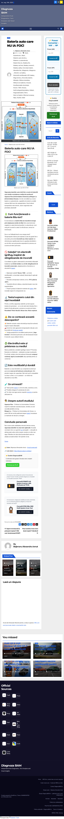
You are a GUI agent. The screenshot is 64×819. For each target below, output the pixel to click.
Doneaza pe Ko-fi (12, 465)
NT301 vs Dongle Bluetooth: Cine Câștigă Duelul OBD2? (16, 664)
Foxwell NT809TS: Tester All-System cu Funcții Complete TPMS (53, 264)
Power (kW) (50, 49)
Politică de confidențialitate (56, 802)
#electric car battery (20, 73)
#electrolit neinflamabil (20, 75)
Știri (9, 37)
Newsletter (53, 798)
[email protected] (32, 447)
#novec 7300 (17, 87)
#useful (19, 97)
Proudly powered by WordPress (9, 795)
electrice (29, 392)
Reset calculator (53, 85)
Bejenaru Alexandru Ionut (22, 51)
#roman (24, 87)
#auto (26, 53)
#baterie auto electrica (19, 58)
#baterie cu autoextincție (20, 60)
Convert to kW (53, 77)
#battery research (29, 65)
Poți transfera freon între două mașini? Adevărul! (30, 530)
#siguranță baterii (18, 92)
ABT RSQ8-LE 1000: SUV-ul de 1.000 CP (52, 154)
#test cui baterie (18, 95)
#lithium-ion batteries (19, 82)
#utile (23, 97)
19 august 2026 (40, 671)
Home (6, 144)
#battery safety (17, 68)
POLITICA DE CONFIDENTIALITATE (54, 805)
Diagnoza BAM (11, 765)
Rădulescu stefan (52, 318)
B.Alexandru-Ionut (7, 797)
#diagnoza (32, 70)
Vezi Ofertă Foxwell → (25, 489)
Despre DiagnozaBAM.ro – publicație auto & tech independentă (51, 794)
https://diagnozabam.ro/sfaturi (22, 451)
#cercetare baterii (28, 68)
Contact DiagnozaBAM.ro (56, 786)
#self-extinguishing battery (21, 90)
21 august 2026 (40, 653)
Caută (49, 193)
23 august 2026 (10, 653)
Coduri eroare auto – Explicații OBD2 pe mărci (51, 783)
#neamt (28, 82)
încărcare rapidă (17, 330)
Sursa (6, 441)
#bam (23, 55)
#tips (14, 97)
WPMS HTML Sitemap (57, 813)
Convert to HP (53, 58)
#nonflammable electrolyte (21, 85)
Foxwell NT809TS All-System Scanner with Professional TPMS (24, 483)
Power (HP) (50, 68)
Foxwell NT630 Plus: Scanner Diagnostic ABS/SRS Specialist (52, 282)
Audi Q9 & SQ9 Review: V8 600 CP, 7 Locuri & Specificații (15, 646)
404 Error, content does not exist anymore (52, 779)
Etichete (48, 798)
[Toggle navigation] (31, 28)
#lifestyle (16, 80)
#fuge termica (17, 78)
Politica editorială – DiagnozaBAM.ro (43, 809)
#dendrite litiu (17, 70)
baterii (13, 268)
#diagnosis (25, 70)
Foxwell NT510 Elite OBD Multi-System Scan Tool (25, 507)
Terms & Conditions (58, 809)
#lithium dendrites (24, 80)
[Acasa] (2, 28)
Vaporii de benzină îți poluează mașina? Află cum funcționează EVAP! (12, 531)
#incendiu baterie (27, 78)
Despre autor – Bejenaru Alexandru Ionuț (53, 790)
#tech (26, 92)
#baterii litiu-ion (17, 63)
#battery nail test (18, 65)
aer (22, 430)
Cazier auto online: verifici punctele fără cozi (52, 323)
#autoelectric (17, 55)
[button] (58, 28)
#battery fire (26, 63)
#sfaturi (32, 90)
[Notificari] (61, 29)
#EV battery (30, 75)
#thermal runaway (28, 95)
